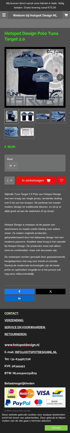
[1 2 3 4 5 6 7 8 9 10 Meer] (9, 180)
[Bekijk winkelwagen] (66, 15)
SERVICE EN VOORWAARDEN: (25, 327)
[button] (11, 116)
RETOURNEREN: (15, 334)
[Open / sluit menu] (4, 15)
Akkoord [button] (56, 428)
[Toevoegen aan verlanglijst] (62, 180)
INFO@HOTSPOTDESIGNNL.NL (36, 352)
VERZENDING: (14, 320)
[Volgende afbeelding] (60, 77)
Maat (10, 159)
